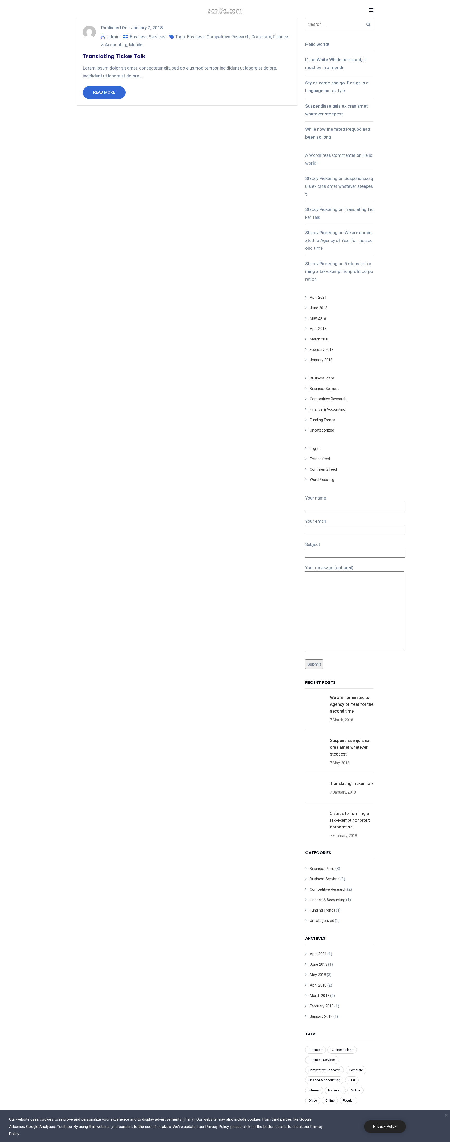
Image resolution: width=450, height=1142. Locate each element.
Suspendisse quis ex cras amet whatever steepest (336, 109)
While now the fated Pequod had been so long (337, 133)
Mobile (135, 44)
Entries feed (320, 459)
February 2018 (322, 349)
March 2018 (319, 339)
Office (313, 1100)
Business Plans (322, 378)
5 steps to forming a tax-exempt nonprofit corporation (339, 271)
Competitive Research (228, 36)
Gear (351, 1080)
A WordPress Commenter (330, 155)
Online (330, 1100)
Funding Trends (322, 420)
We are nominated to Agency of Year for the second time (338, 240)
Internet (314, 1090)
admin (113, 36)
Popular (348, 1100)
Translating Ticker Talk (114, 56)
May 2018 (318, 318)
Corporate (261, 36)
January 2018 (321, 360)
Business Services (147, 36)
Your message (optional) (329, 567)
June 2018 (318, 308)
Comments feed (323, 469)
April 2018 (318, 329)
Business (196, 36)
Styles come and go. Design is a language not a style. (336, 86)
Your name (315, 498)
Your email (315, 521)
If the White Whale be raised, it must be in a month (335, 63)
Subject (312, 544)
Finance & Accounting (327, 409)
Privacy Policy (385, 1126)
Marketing (335, 1090)
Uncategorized (322, 430)
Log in (315, 448)
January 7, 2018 (147, 27)
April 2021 (318, 297)
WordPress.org (322, 480)
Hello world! (317, 44)
